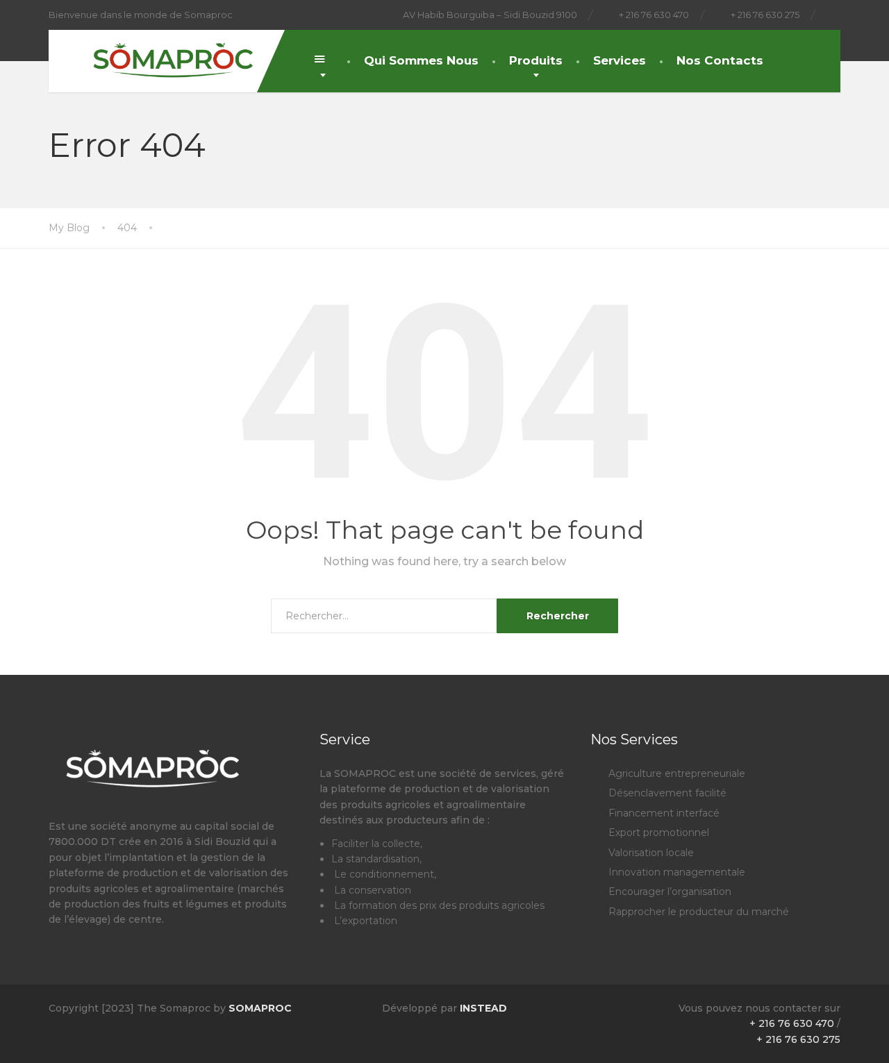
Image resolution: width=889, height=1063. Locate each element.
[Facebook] (833, 15)
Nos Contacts (719, 60)
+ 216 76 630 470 (791, 1023)
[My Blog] (163, 54)
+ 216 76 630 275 (798, 1039)
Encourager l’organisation (669, 891)
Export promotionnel (658, 832)
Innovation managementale (676, 872)
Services (619, 60)
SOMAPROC (260, 1008)
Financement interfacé (664, 813)
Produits (536, 60)
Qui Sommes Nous (421, 60)
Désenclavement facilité (667, 793)
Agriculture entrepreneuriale (676, 773)
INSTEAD (482, 1008)
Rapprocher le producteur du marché (698, 911)
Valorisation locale (651, 852)
